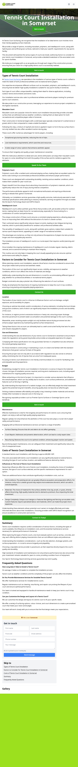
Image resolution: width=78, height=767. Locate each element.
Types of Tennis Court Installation (16, 667)
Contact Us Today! (39, 518)
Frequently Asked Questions (14, 680)
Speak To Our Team (39, 165)
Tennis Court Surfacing (12, 79)
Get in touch (39, 29)
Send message (29, 655)
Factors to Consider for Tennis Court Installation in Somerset (25, 670)
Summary (7, 676)
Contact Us (39, 292)
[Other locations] (69, 4)
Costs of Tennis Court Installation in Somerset (20, 673)
